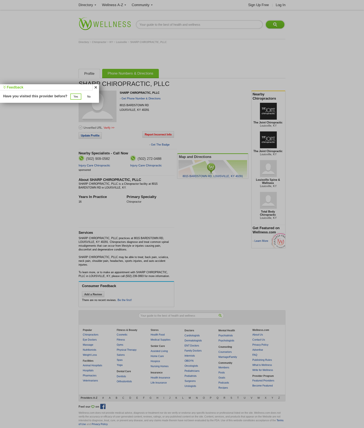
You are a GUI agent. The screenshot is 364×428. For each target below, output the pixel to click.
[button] (75, 97)
